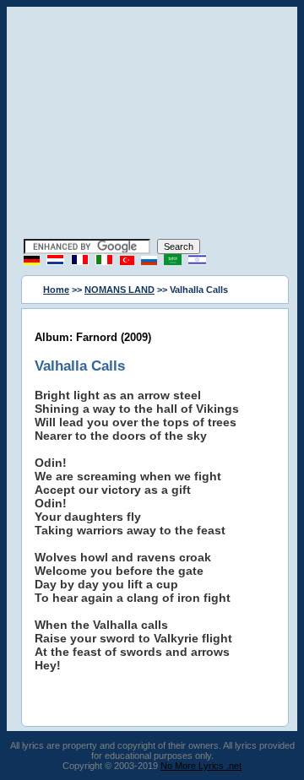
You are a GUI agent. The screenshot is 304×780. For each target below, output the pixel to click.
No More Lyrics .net (201, 766)
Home (56, 289)
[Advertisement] (152, 124)
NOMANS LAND (119, 289)
